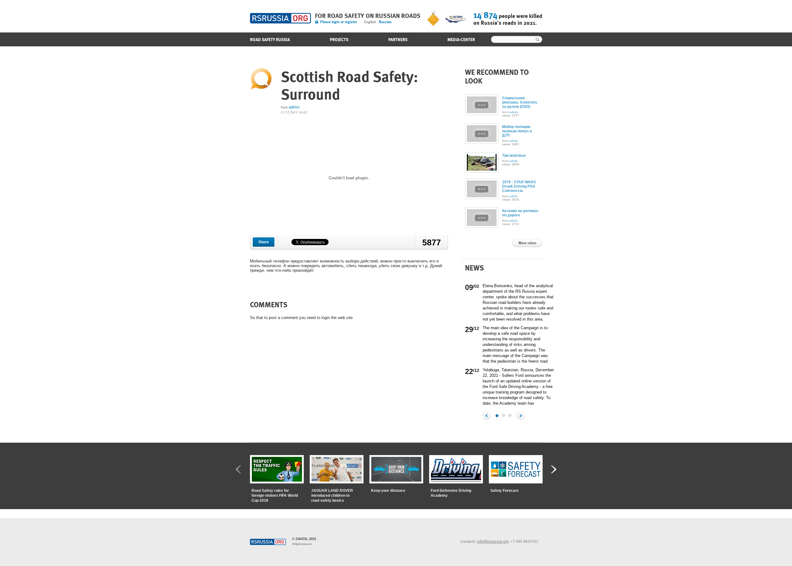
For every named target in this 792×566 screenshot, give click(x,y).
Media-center (461, 39)
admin (294, 107)
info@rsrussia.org (493, 541)
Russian (385, 22)
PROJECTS (339, 39)
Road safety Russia (270, 39)
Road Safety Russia (280, 18)
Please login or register (338, 22)
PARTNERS (397, 39)
